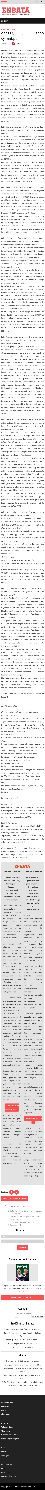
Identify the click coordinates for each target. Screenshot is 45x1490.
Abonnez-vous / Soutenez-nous (12, 1107)
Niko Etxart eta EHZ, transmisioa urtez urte (22, 1361)
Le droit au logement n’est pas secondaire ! (22, 1343)
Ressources (5, 1472)
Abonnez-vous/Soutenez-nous (14, 1198)
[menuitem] (37, 2)
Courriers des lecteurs (9, 1435)
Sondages (5, 1455)
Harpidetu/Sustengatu (34, 1120)
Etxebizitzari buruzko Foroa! (22, 1347)
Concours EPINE (16, 1225)
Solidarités (6, 1464)
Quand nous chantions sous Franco (23, 1222)
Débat (4, 1448)
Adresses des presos (9, 1476)
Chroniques (5, 1414)
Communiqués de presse (11, 1438)
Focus (14, 29)
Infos (3, 1468)
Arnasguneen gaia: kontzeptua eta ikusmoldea (22, 1365)
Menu (6, 21)
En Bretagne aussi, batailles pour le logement (22, 1340)
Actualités (5, 1406)
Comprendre (5, 29)
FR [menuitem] (41, 2)
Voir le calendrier (37, 1316)
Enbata (20, 44)
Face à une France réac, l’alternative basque (22, 1329)
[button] (16, 1316)
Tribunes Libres (7, 1427)
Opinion (4, 1423)
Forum (3, 1451)
